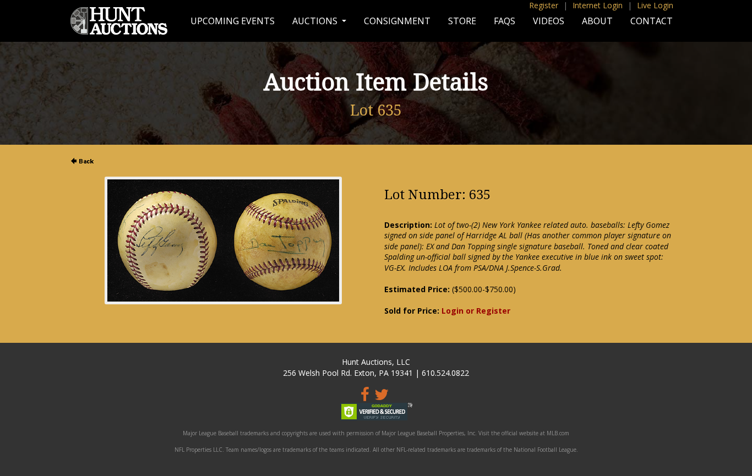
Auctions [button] (316, 21)
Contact (651, 21)
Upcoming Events (232, 21)
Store (462, 21)
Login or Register (476, 310)
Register (543, 5)
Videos (548, 21)
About (597, 21)
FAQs (504, 21)
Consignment (397, 21)
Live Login (655, 5)
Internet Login (598, 5)
